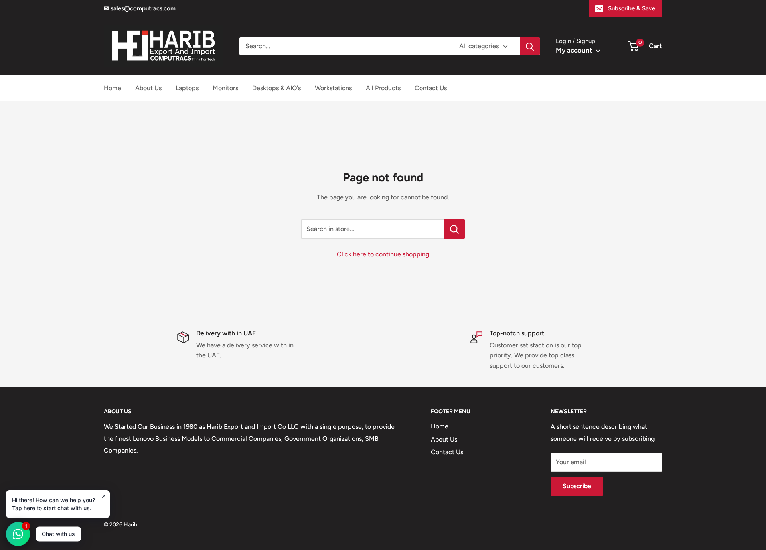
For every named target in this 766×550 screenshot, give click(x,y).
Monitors (225, 88)
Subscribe (577, 486)
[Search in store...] (454, 229)
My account (575, 50)
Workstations (333, 88)
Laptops (187, 88)
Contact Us (431, 88)
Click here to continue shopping (383, 254)
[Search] (530, 46)
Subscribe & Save (631, 8)
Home (112, 88)
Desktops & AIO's (276, 88)
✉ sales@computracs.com (140, 8)
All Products (383, 88)
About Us (148, 88)
